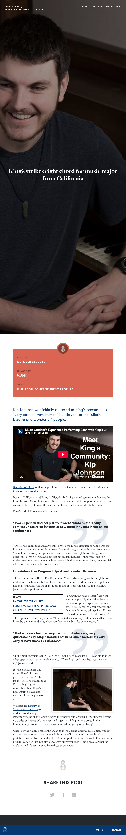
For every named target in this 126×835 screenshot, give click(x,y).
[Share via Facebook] (63, 795)
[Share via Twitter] (52, 795)
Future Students (30, 389)
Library (85, 6)
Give (118, 6)
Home (8, 6)
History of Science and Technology (27, 707)
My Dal (109, 6)
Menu (99, 829)
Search (116, 829)
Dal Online (97, 6)
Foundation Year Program (34, 606)
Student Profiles (59, 389)
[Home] (5, 830)
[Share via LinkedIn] (74, 795)
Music (22, 375)
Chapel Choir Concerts (31, 610)
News (17, 6)
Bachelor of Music (23, 487)
